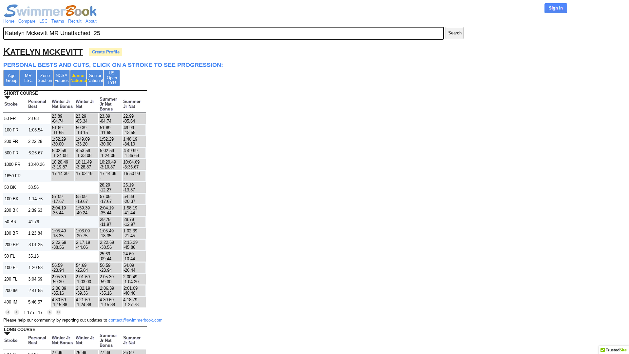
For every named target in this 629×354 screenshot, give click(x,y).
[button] (8, 312)
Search (455, 32)
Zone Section (45, 78)
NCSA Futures (61, 78)
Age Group (11, 78)
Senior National (95, 78)
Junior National (78, 78)
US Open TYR (112, 77)
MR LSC (28, 78)
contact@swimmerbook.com (135, 320)
